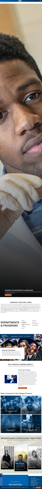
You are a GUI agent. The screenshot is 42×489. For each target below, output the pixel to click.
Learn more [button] (26, 487)
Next (40, 150)
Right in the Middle (27, 336)
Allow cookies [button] (38, 487)
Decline (34, 487)
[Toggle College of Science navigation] (40, 2)
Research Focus (20, 336)
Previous (2, 150)
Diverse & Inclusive (14, 336)
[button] (22, 388)
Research (7, 294)
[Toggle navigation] (40, 1)
